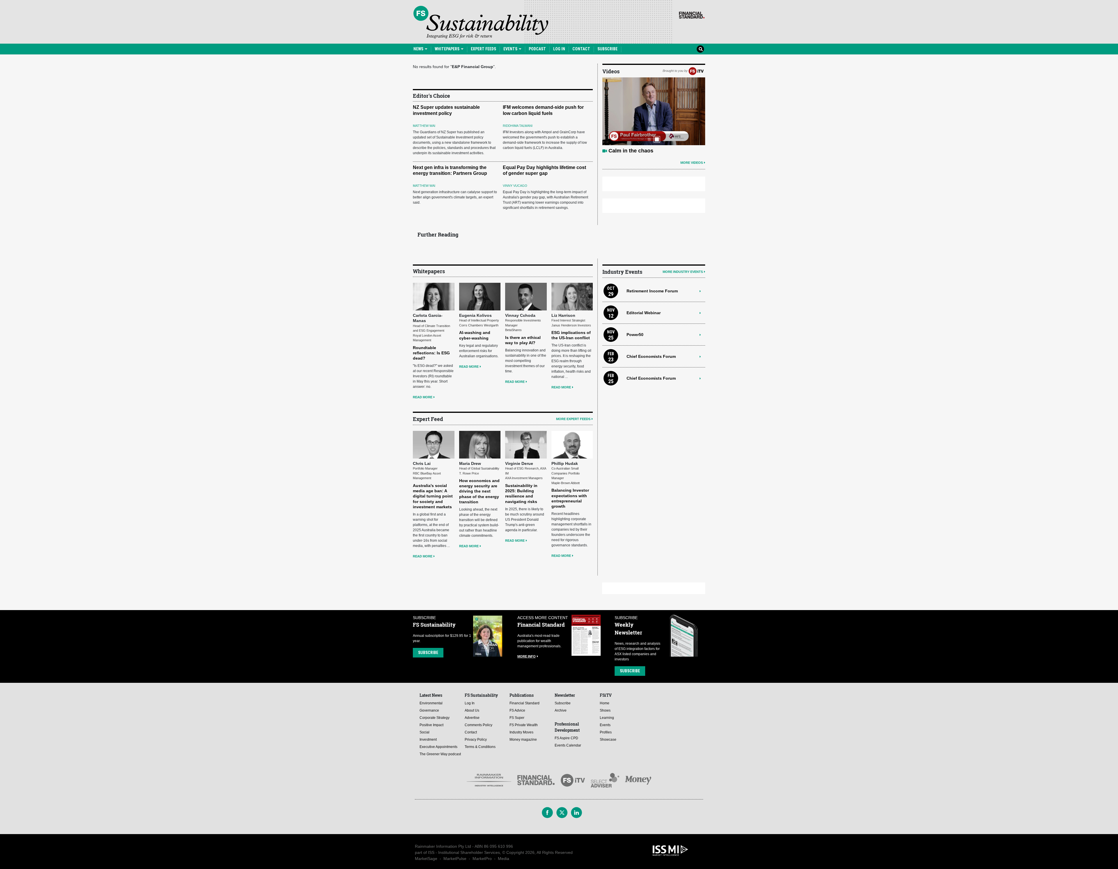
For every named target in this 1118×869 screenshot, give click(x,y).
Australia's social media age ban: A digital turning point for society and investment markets (433, 496)
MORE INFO (526, 656)
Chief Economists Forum (651, 356)
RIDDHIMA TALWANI (518, 125)
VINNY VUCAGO (515, 185)
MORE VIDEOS (691, 162)
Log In (559, 48)
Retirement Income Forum (652, 291)
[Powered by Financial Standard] (692, 15)
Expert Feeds (483, 48)
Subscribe (607, 48)
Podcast (537, 48)
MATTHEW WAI (424, 125)
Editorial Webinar (644, 312)
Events (510, 48)
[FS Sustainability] (480, 22)
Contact (581, 48)
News (418, 48)
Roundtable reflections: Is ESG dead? (431, 352)
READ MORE (422, 397)
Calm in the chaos (630, 151)
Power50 (635, 334)
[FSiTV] (696, 70)
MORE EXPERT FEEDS (573, 419)
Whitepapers (447, 48)
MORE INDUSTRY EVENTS (683, 271)
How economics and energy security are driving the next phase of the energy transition (479, 491)
